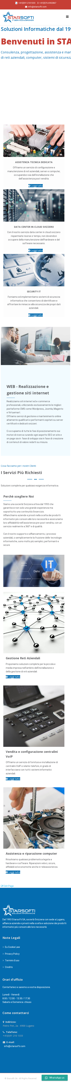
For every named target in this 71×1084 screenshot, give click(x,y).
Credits (9, 967)
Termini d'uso (12, 960)
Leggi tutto (36, 185)
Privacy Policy (12, 953)
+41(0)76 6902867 (47, 3)
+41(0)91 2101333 (26, 3)
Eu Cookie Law (12, 947)
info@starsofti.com (37, 6)
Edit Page (8, 886)
